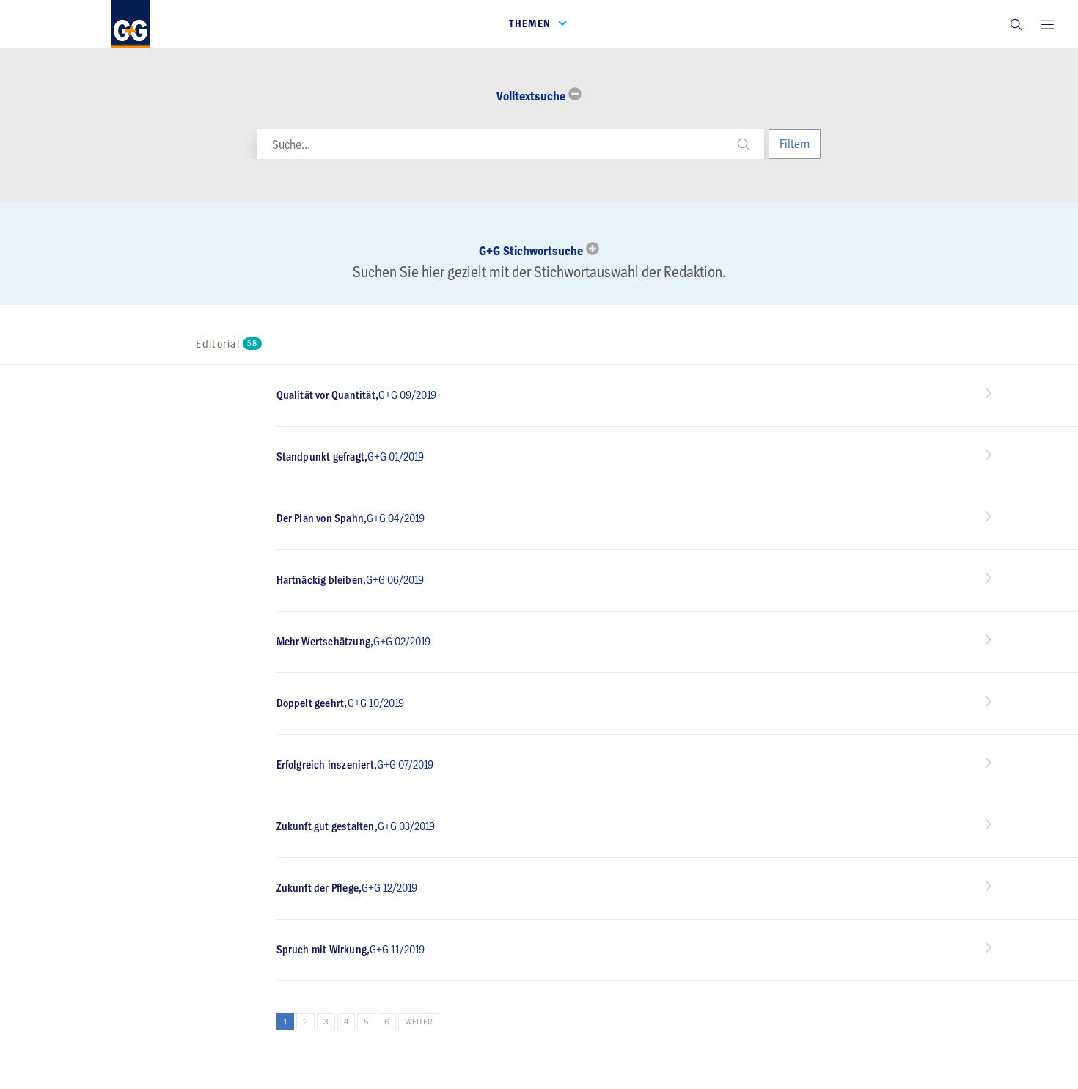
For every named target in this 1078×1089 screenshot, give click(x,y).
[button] (1015, 24)
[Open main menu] (1047, 24)
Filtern (795, 143)
